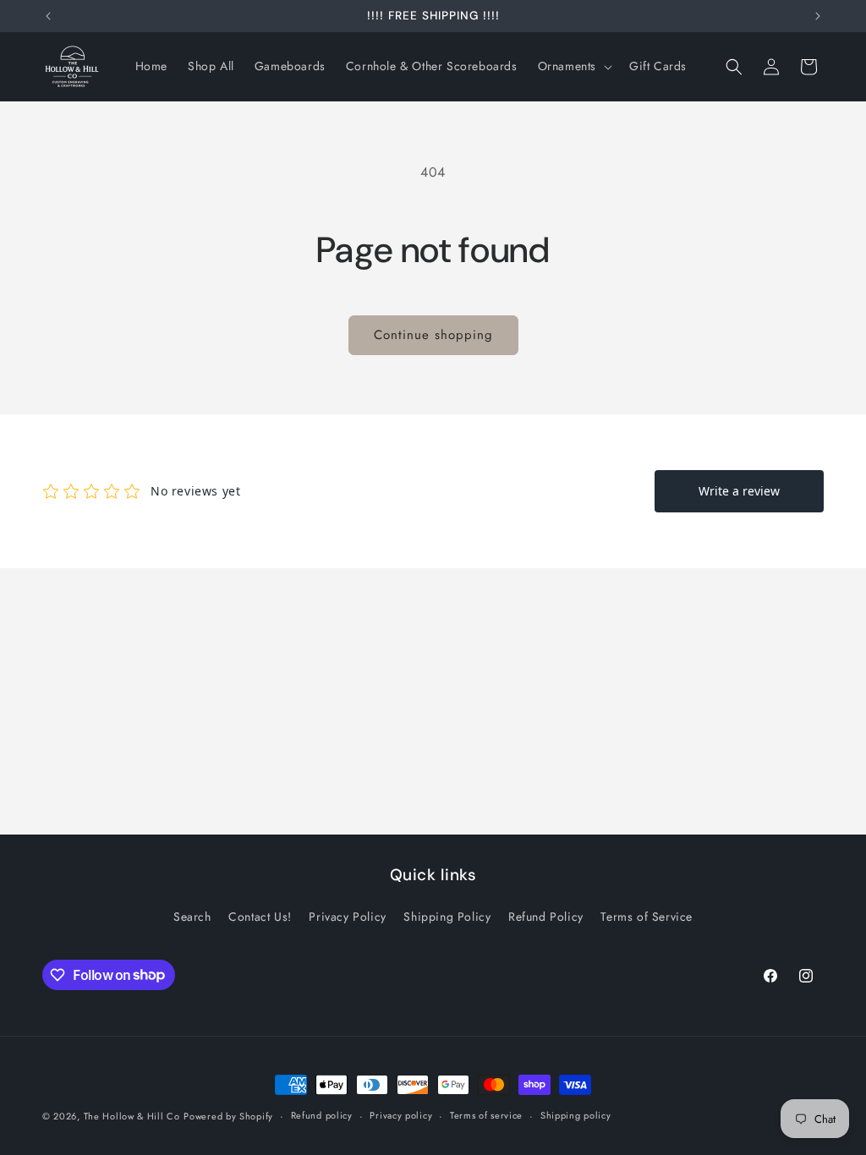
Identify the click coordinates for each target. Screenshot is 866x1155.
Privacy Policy (347, 916)
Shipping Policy (447, 916)
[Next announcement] (817, 16)
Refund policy (322, 1115)
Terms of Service (646, 916)
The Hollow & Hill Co (132, 1116)
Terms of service (486, 1115)
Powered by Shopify (228, 1116)
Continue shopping (433, 335)
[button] (573, 66)
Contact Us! (260, 916)
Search (192, 916)
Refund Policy (546, 916)
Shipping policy (575, 1115)
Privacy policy (401, 1115)
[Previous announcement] (48, 16)
